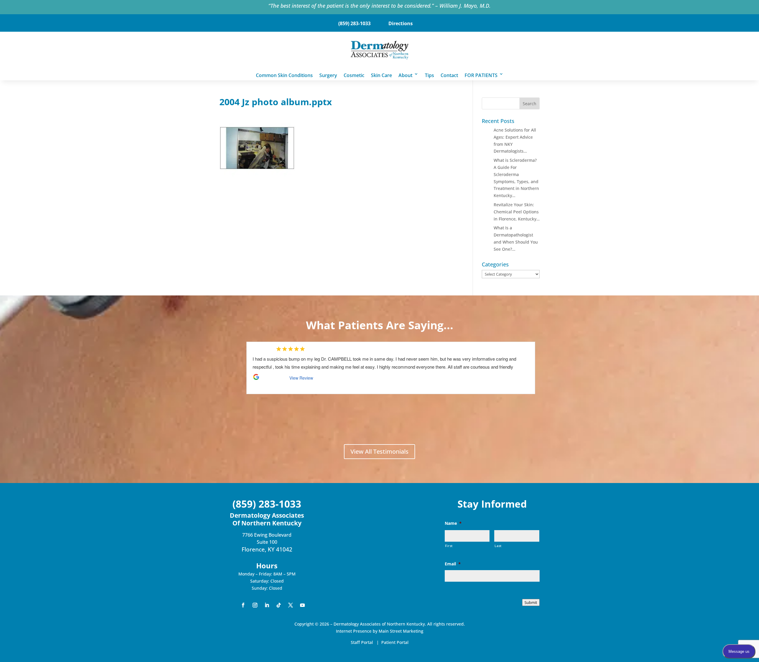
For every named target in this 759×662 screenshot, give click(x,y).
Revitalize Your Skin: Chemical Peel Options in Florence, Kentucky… (517, 212)
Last (498, 545)
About (405, 74)
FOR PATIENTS (481, 74)
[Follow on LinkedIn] (267, 605)
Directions (400, 23)
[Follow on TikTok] (278, 605)
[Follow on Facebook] (243, 605)
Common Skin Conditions (284, 74)
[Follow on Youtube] (302, 605)
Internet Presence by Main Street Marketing (379, 631)
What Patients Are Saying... (379, 324)
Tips (429, 74)
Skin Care (381, 74)
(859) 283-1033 (354, 23)
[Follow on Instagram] (255, 605)
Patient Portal (395, 642)
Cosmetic (354, 74)
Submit (530, 602)
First (449, 545)
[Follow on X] (290, 605)
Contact (449, 74)
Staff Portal (362, 642)
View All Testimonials (379, 451)
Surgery (328, 74)
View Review (300, 370)
